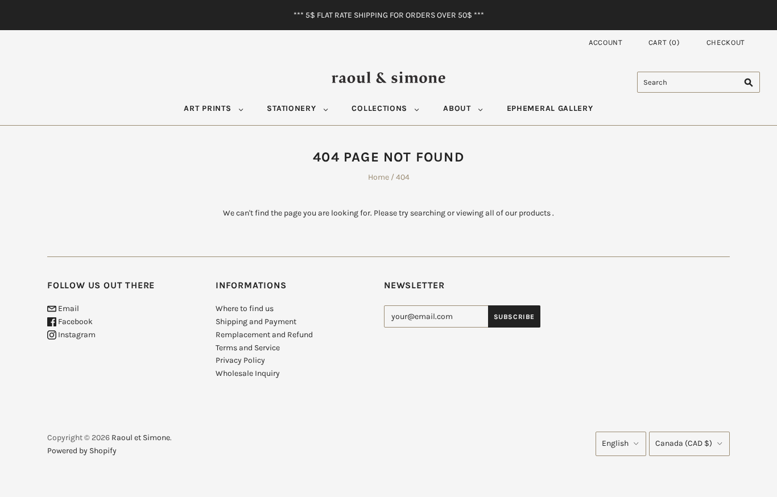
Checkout (725, 42)
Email (67, 308)
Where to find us (245, 308)
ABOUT (457, 108)
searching (427, 213)
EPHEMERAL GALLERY (550, 108)
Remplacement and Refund (264, 334)
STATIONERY (291, 108)
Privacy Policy (240, 360)
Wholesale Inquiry (248, 373)
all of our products (518, 213)
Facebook (74, 321)
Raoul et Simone (140, 437)
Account (606, 42)
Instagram (76, 334)
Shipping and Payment (256, 321)
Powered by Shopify (82, 450)
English (615, 443)
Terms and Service (248, 348)
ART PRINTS (207, 108)
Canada (683, 443)
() (664, 42)
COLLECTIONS (379, 108)
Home (378, 177)
